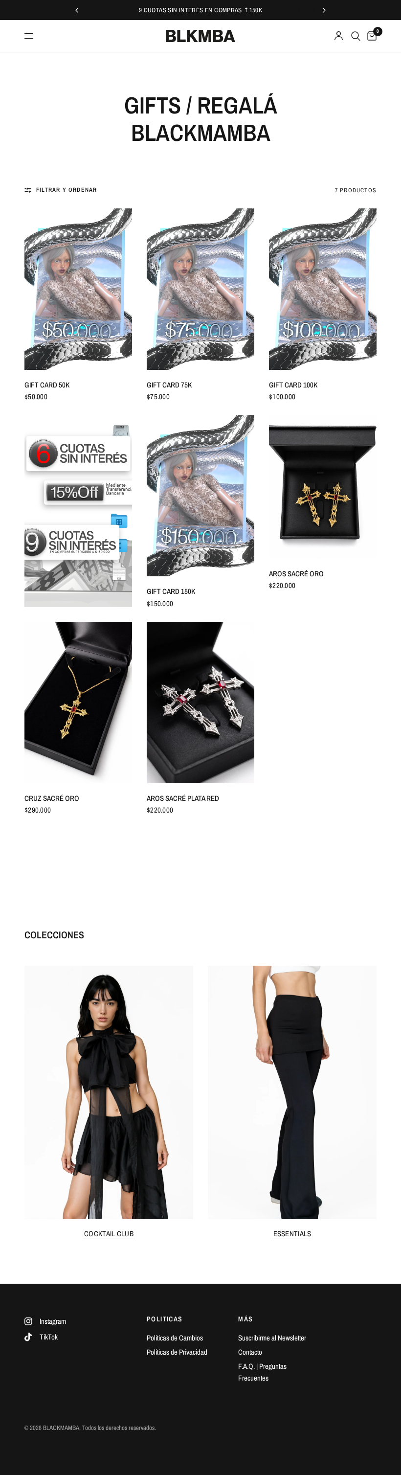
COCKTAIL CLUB (109, 1233)
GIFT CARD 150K (171, 591)
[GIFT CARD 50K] (78, 289)
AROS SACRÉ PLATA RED (183, 798)
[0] (370, 36)
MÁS (245, 1319)
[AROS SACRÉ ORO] (323, 486)
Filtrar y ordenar (66, 190)
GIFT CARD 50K (46, 385)
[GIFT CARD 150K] (200, 495)
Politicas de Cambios (175, 1338)
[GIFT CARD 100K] (323, 289)
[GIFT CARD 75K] (200, 289)
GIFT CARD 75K (169, 385)
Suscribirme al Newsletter (272, 1338)
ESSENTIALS (292, 1233)
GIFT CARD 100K (293, 385)
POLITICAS (165, 1319)
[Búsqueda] (356, 36)
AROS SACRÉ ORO (296, 573)
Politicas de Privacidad (177, 1352)
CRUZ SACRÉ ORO (51, 798)
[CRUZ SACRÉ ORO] (78, 702)
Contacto (250, 1352)
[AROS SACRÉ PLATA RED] (200, 702)
